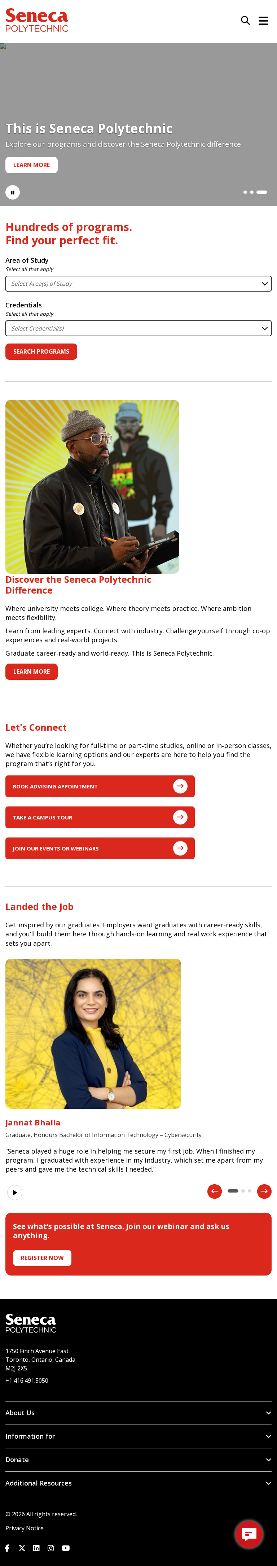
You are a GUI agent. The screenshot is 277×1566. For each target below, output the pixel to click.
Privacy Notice (24, 1528)
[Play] (14, 1192)
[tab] (245, 192)
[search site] (243, 21)
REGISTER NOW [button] (42, 1258)
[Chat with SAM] (249, 1534)
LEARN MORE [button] (31, 671)
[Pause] (12, 192)
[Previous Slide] (214, 1191)
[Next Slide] (264, 1191)
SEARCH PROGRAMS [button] (41, 351)
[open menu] (261, 20)
